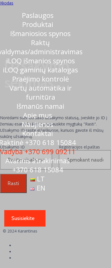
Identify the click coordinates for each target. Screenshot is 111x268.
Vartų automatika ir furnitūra (40, 92)
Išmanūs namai (40, 106)
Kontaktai (37, 133)
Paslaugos (38, 15)
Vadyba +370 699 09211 (37, 151)
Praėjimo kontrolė (40, 78)
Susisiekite (22, 218)
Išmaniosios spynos (40, 33)
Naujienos (37, 124)
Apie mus (37, 115)
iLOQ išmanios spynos (40, 60)
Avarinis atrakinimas (37, 165)
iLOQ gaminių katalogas (40, 69)
